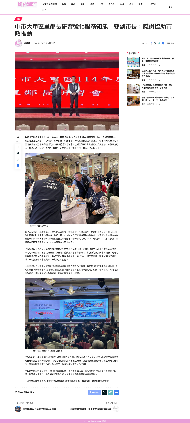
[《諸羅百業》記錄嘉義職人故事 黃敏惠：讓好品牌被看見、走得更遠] (133, 88)
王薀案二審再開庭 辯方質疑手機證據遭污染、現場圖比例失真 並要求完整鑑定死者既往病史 (158, 73)
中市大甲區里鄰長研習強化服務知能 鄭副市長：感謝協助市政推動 (78, 381)
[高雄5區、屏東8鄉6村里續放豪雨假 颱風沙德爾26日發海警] (133, 62)
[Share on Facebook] (151, 43)
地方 (143, 104)
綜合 (143, 80)
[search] (170, 7)
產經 (143, 92)
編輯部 (27, 43)
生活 (18, 19)
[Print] (163, 43)
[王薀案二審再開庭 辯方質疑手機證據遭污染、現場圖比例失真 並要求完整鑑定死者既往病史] (133, 74)
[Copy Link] (159, 43)
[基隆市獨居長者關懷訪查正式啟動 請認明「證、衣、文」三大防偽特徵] (133, 101)
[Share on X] (155, 43)
